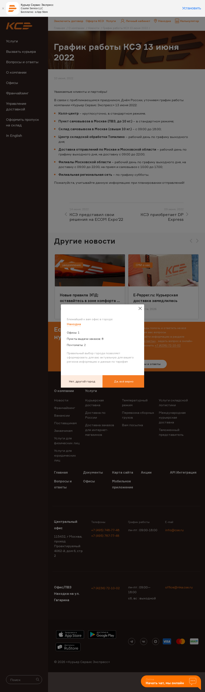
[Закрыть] (3, 8)
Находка (74, 324)
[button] (171, 682)
